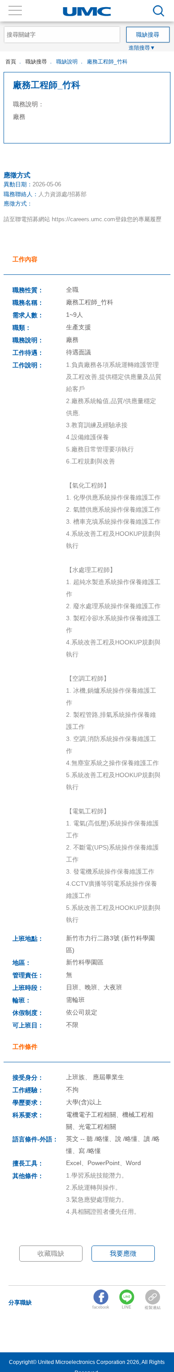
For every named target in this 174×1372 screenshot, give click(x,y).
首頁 (10, 61)
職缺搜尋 (36, 61)
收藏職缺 (50, 1253)
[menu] (158, 11)
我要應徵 (123, 1253)
